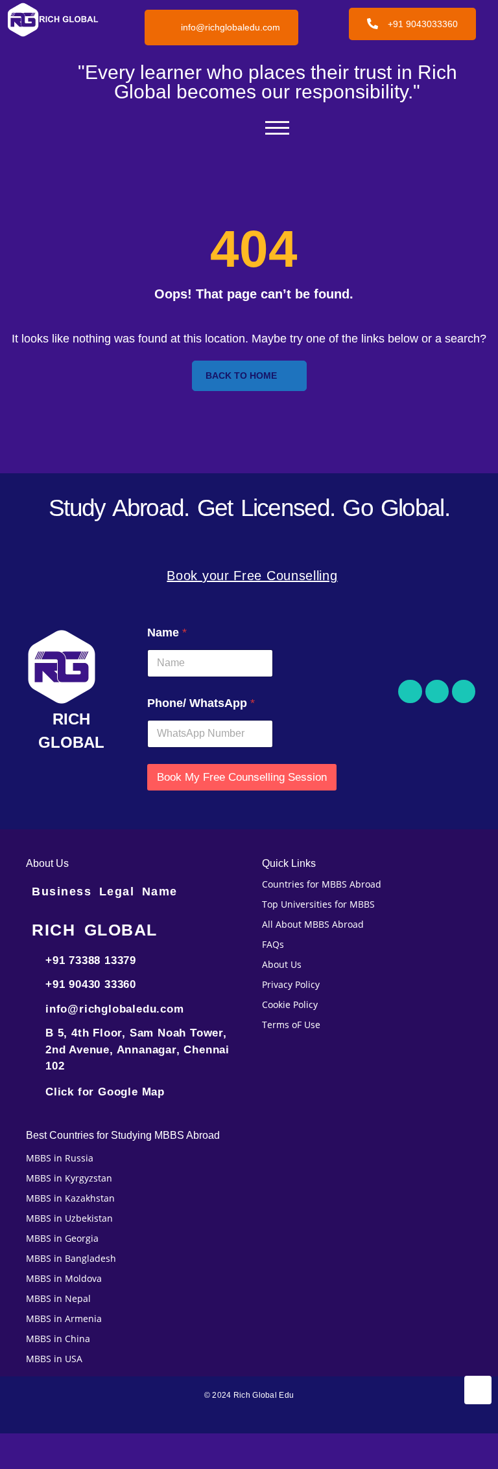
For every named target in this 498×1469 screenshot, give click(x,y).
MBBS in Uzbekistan (69, 1218)
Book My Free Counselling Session (242, 777)
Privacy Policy (291, 984)
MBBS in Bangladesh (71, 1258)
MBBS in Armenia (64, 1318)
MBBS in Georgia (62, 1238)
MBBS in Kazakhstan (70, 1198)
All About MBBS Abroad (313, 924)
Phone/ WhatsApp (201, 703)
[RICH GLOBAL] (71, 667)
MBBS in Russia (59, 1158)
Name (167, 632)
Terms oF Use (291, 1024)
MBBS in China (58, 1338)
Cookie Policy (290, 1004)
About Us (282, 964)
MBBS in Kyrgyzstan (69, 1178)
